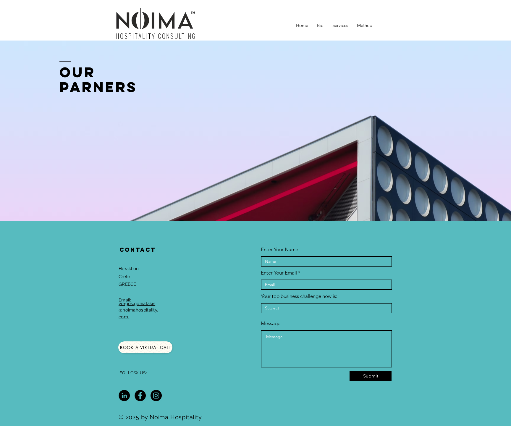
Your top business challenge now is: (299, 296)
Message (270, 323)
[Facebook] (140, 395)
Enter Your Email (279, 272)
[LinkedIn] (124, 395)
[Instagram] (156, 395)
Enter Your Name (279, 249)
